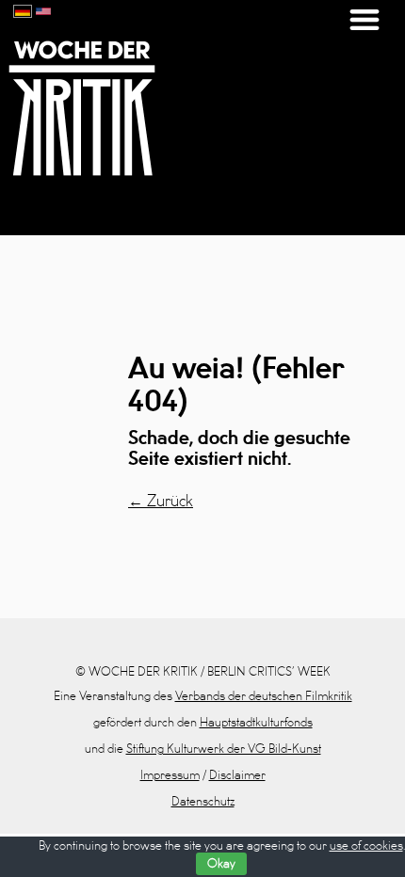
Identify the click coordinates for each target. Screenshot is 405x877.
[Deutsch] (22, 9)
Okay (221, 863)
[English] (43, 9)
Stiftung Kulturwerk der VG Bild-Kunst (223, 749)
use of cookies (366, 846)
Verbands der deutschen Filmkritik (263, 696)
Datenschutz (203, 801)
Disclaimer (237, 775)
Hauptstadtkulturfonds (256, 722)
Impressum (170, 775)
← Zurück (160, 501)
